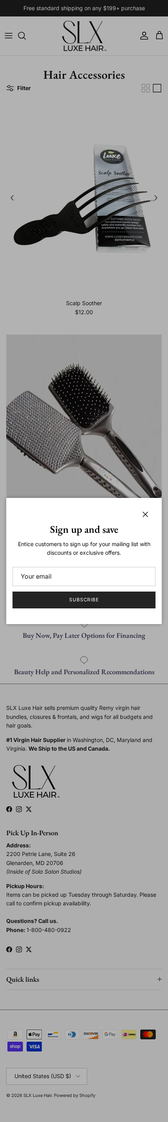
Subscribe (84, 600)
